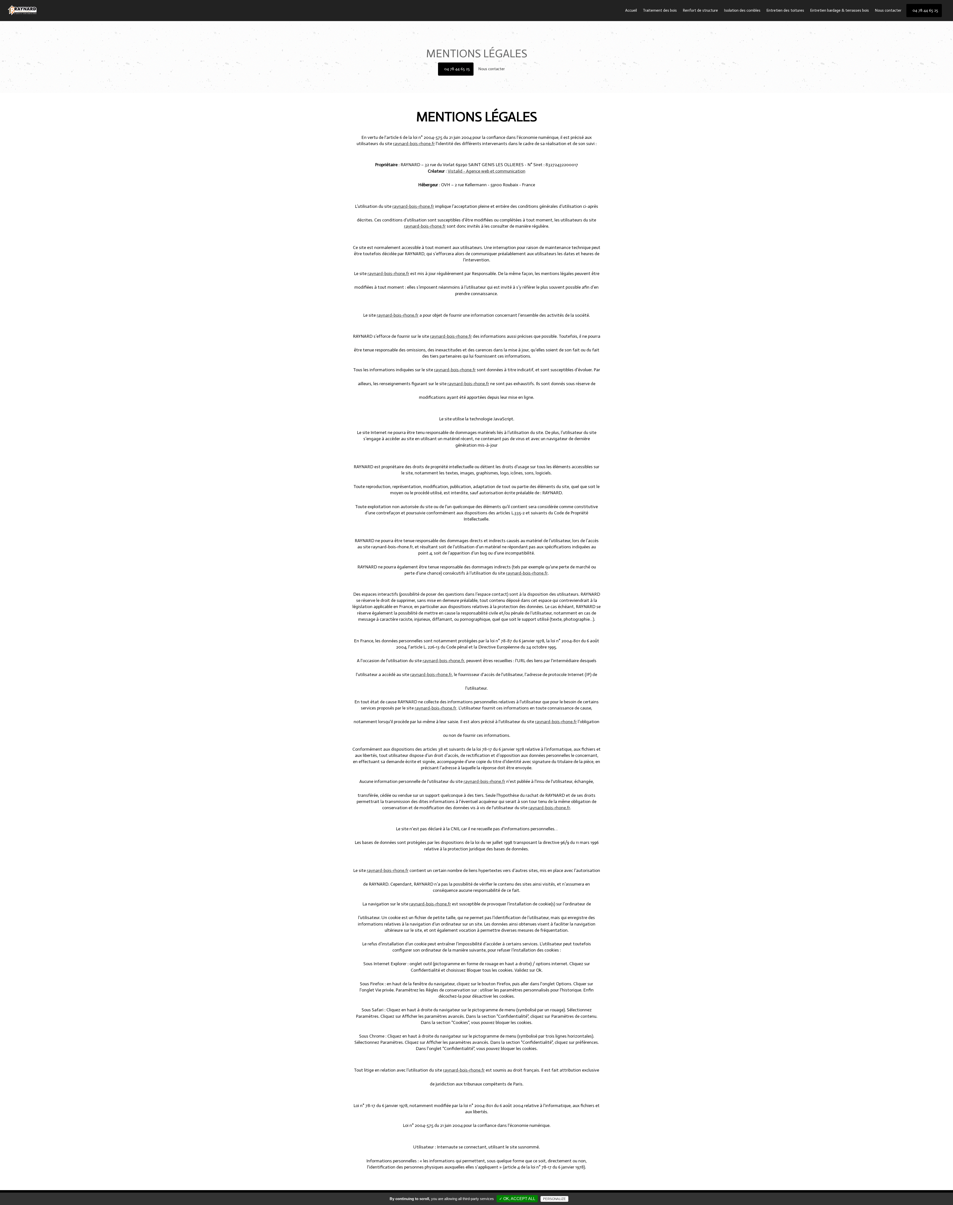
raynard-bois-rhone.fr (414, 143)
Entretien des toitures (785, 10)
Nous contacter (888, 10)
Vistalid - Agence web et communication (486, 171)
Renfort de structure (700, 10)
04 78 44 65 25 (457, 68)
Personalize (554, 1199)
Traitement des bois (660, 10)
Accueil (631, 10)
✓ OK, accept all (517, 1199)
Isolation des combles (742, 10)
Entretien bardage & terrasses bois (839, 10)
